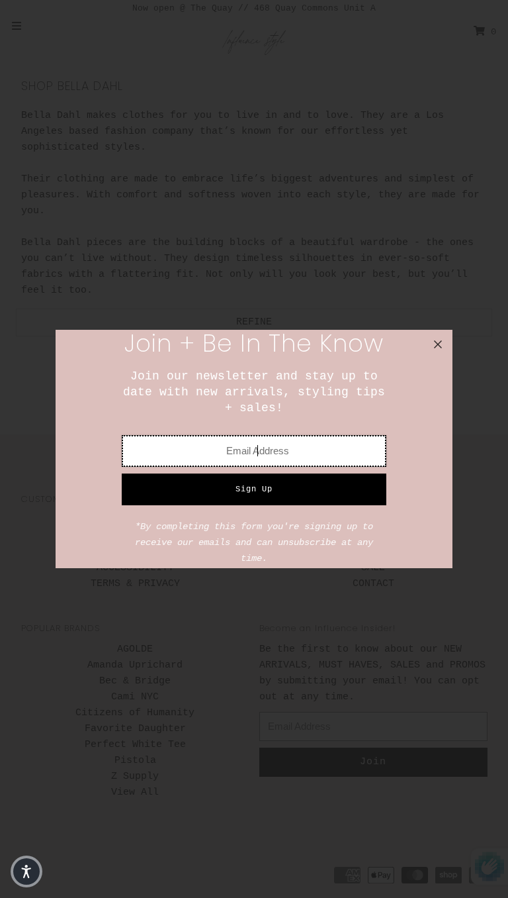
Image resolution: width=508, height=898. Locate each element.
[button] (26, 871)
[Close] (437, 344)
